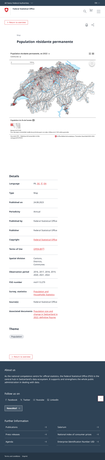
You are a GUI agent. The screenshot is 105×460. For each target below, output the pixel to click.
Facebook (12, 399)
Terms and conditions (12, 456)
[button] (100, 398)
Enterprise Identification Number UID (76, 441)
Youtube (40, 399)
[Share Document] (93, 25)
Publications (12, 427)
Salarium (62, 427)
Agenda (9, 441)
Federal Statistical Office (23, 9)
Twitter (26, 399)
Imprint (24, 456)
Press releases (13, 434)
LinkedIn (54, 399)
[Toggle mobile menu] (98, 11)
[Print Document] (86, 25)
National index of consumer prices (74, 434)
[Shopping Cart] (91, 10)
